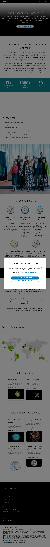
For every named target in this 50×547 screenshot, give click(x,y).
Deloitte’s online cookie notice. (30, 272)
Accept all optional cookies (25, 277)
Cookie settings (25, 283)
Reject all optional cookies (25, 280)
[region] (25, 273)
